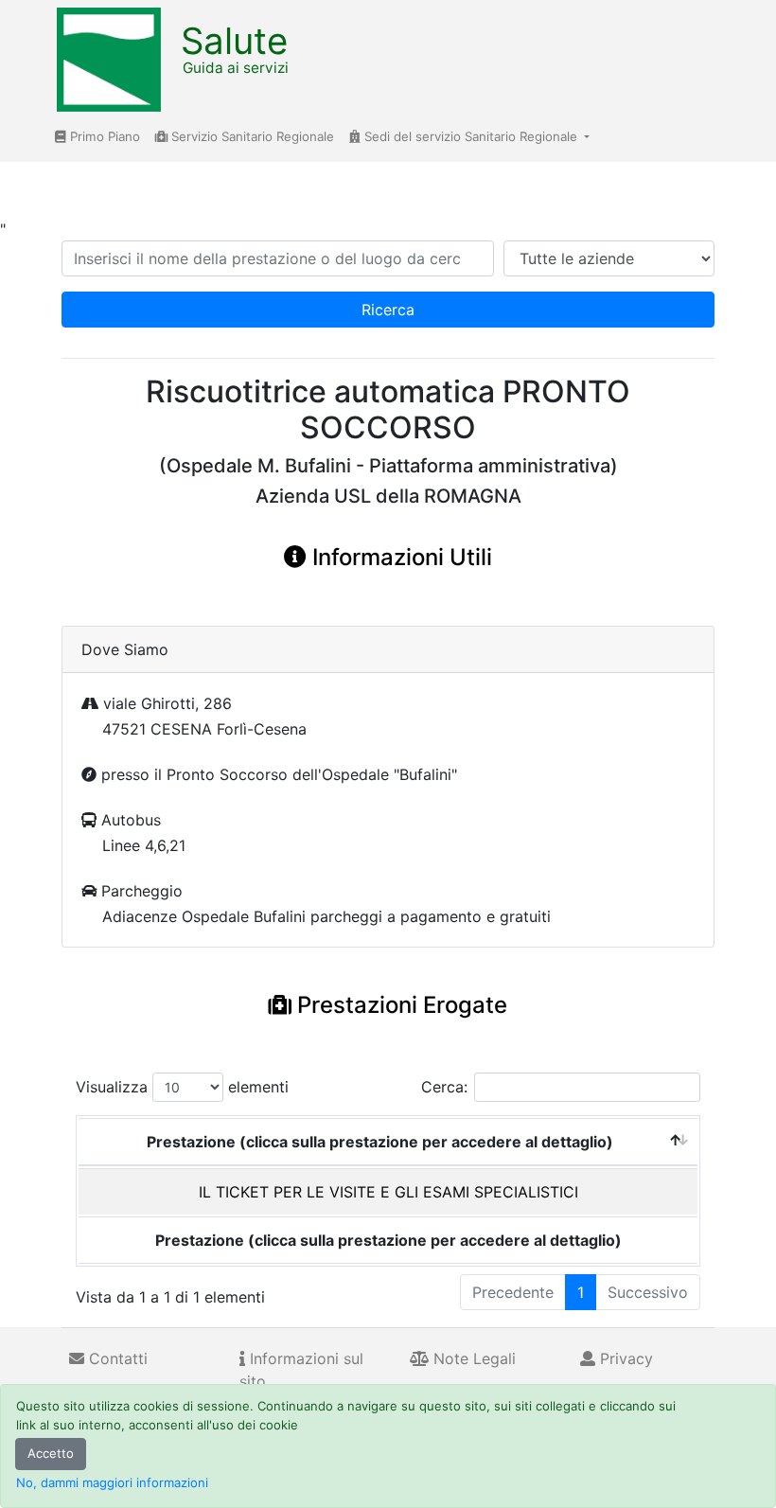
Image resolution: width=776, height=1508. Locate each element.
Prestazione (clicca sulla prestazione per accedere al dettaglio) (380, 1141)
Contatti (116, 1358)
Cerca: (444, 1086)
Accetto (50, 1453)
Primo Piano (103, 136)
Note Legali (472, 1358)
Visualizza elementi (182, 1086)
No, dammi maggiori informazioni (112, 1482)
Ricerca (388, 309)
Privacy (624, 1358)
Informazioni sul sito (301, 1370)
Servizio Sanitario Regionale (251, 136)
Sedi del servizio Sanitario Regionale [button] (471, 136)
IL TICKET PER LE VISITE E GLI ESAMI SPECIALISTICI (388, 1191)
